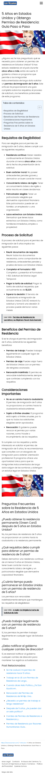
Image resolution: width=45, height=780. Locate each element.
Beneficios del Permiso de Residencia (21, 116)
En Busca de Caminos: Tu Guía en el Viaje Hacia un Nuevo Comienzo (21, 762)
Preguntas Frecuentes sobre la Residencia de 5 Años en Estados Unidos (19, 125)
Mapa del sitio (7, 772)
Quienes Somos (20, 766)
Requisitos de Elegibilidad (16, 110)
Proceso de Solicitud (13, 113)
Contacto (16, 761)
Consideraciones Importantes (18, 119)
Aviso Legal (6, 761)
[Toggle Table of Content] (38, 107)
